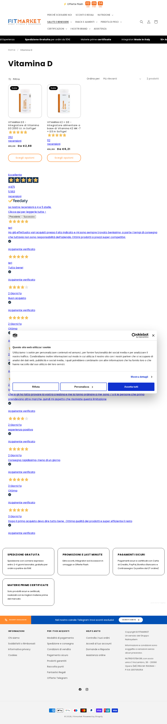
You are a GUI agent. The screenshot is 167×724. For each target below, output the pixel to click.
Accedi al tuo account (99, 643)
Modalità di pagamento (60, 637)
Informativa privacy (19, 649)
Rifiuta (36, 386)
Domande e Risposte (98, 649)
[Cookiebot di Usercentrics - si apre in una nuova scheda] (134, 335)
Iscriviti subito (129, 620)
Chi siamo (14, 637)
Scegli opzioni (25, 157)
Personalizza (81, 386)
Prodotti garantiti (56, 660)
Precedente (14, 217)
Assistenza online (96, 655)
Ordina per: (93, 78)
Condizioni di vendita (59, 649)
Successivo (29, 217)
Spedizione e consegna (60, 643)
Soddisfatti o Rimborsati (21, 643)
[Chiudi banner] (153, 335)
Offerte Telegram (57, 678)
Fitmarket (77, 716)
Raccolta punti (55, 666)
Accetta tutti (131, 386)
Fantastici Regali (56, 672)
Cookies (12, 655)
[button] (105, 14)
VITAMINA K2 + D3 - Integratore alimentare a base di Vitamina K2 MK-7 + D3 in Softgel (64, 127)
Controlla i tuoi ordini (98, 637)
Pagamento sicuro (57, 655)
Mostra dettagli (139, 376)
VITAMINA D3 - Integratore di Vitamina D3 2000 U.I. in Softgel (23, 125)
